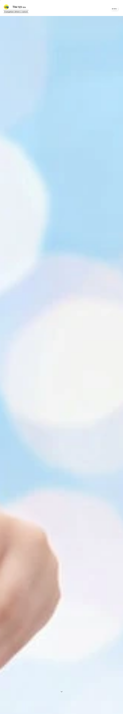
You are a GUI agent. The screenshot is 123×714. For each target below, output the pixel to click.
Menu (115, 9)
